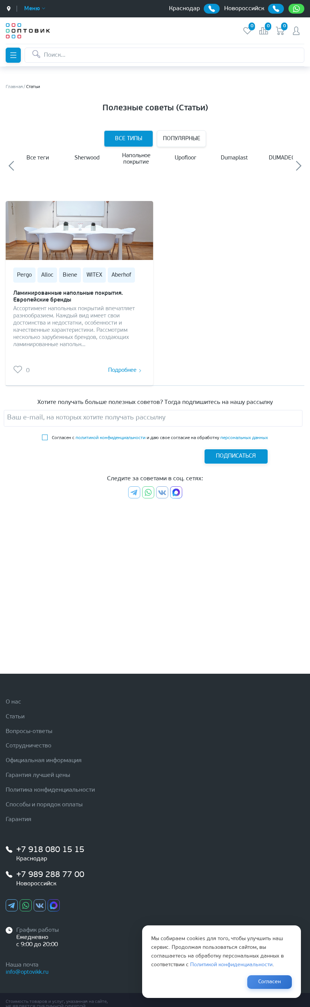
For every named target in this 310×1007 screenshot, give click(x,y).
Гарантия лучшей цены (38, 775)
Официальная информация (44, 761)
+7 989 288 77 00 (50, 875)
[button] (11, 165)
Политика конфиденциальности (50, 790)
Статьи (15, 717)
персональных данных (244, 438)
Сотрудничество (28, 746)
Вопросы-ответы (29, 732)
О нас (13, 702)
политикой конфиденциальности (111, 438)
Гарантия (18, 820)
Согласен (269, 982)
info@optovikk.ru (27, 972)
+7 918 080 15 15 (50, 850)
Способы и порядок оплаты (44, 805)
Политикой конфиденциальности (231, 965)
